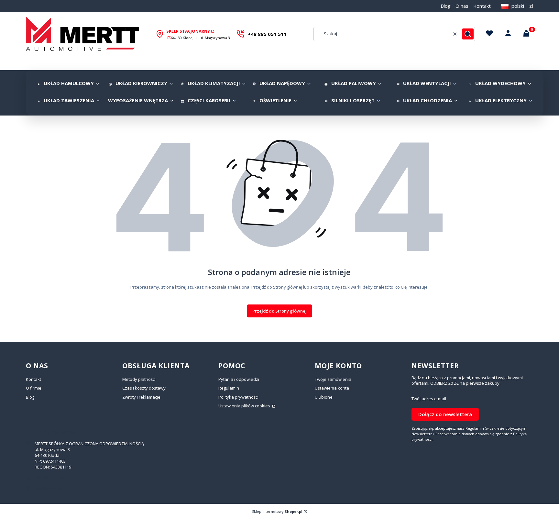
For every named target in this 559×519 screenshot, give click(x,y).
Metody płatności (139, 379)
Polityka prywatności (238, 397)
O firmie (33, 388)
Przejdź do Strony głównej (279, 311)
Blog (446, 6)
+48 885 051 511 (267, 34)
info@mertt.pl (48, 488)
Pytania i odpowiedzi (238, 379)
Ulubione (324, 397)
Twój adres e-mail (428, 399)
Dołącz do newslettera (445, 414)
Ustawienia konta (332, 388)
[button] (468, 33)
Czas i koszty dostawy (144, 388)
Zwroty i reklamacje (141, 397)
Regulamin (228, 388)
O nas (461, 6)
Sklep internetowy (277, 511)
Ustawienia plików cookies (244, 406)
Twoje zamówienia (333, 379)
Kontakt (482, 6)
